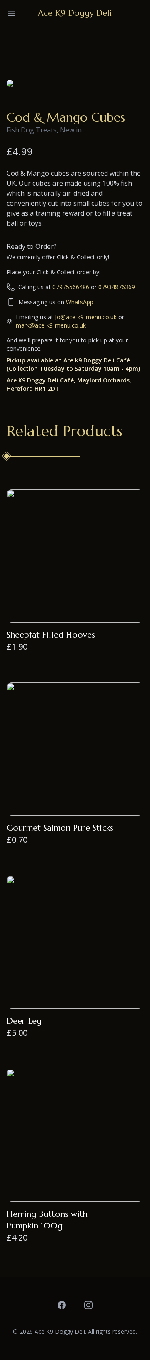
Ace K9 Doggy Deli (75, 13)
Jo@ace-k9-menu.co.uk (86, 317)
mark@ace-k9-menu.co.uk (51, 325)
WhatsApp (79, 302)
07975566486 (70, 287)
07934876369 (116, 287)
